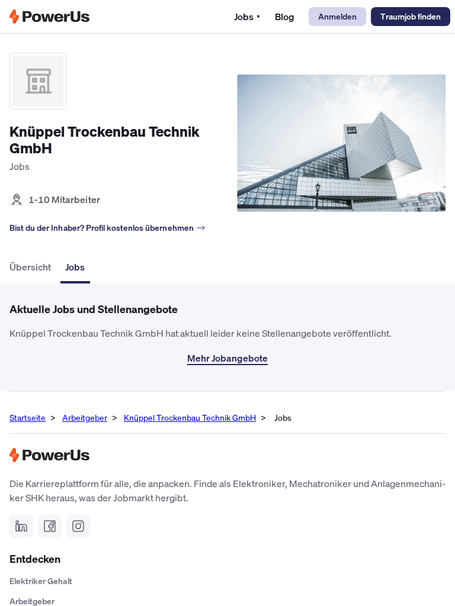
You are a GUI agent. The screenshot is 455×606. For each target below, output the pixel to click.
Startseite (27, 417)
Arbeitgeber (84, 417)
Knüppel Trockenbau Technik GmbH (190, 417)
